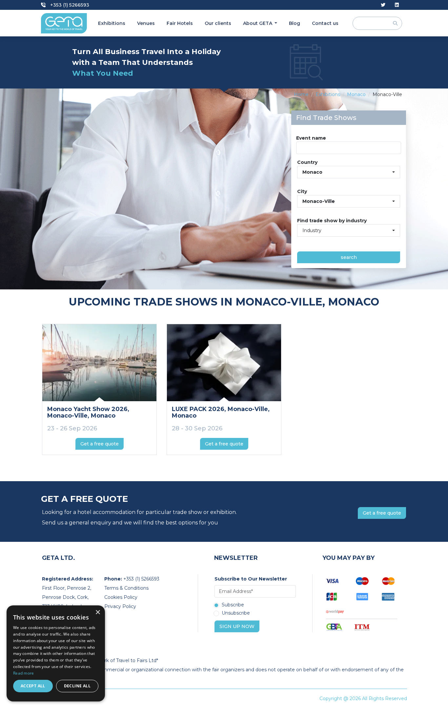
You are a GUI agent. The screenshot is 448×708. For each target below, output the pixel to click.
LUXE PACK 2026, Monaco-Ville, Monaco (221, 412)
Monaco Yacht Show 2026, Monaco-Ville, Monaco (88, 412)
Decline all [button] (77, 686)
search (349, 257)
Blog (294, 23)
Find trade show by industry (332, 221)
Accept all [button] (33, 686)
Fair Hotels (180, 23)
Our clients (218, 23)
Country (307, 162)
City (302, 191)
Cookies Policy (120, 597)
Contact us (325, 23)
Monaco (356, 94)
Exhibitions (111, 23)
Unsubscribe (236, 613)
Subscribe (233, 605)
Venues (146, 23)
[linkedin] (397, 5)
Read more (23, 673)
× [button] (97, 612)
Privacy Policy (120, 606)
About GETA (258, 23)
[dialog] (56, 653)
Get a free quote (99, 444)
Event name (311, 138)
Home (301, 94)
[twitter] (383, 5)
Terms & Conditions (126, 588)
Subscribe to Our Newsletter (250, 579)
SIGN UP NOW (237, 626)
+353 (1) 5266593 (69, 5)
